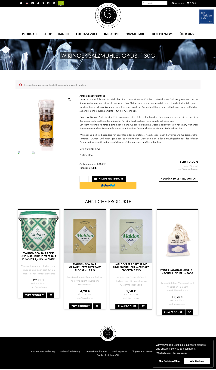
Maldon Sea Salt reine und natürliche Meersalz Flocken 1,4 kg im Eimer (38, 256)
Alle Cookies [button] (197, 361)
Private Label (136, 34)
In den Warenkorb (110, 178)
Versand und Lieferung (43, 351)
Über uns (187, 34)
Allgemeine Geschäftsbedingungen (150, 351)
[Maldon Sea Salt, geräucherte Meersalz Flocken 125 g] (85, 236)
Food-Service (87, 34)
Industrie (111, 34)
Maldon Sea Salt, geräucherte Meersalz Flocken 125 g (85, 267)
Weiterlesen (163, 353)
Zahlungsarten (119, 351)
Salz (93, 167)
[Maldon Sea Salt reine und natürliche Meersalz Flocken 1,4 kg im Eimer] (38, 230)
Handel (64, 34)
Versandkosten (190, 169)
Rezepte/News (162, 34)
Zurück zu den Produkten (179, 178)
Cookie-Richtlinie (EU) (108, 355)
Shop (48, 34)
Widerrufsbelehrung (69, 351)
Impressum (180, 353)
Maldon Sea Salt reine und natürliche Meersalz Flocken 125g (131, 267)
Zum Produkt (34, 295)
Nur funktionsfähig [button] (169, 361)
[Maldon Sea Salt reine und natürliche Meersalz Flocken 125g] (131, 236)
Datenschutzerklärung (96, 351)
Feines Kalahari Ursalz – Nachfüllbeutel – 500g (177, 271)
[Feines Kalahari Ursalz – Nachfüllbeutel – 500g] (177, 239)
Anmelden (179, 3)
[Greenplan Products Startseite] (108, 17)
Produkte (29, 34)
